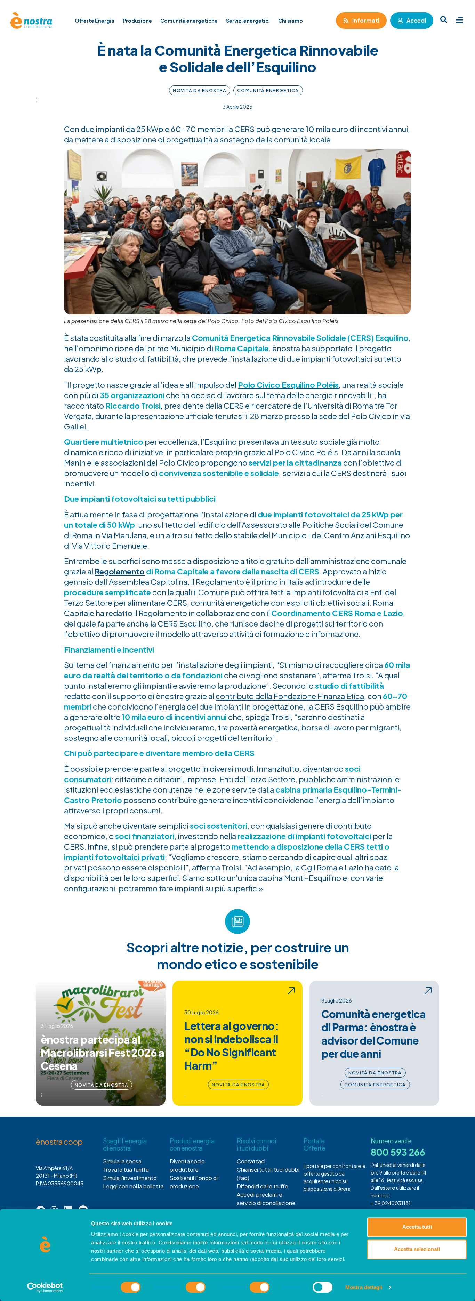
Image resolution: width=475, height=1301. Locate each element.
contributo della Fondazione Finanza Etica (290, 696)
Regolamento (120, 571)
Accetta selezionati (417, 1249)
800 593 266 (398, 1152)
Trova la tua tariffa (126, 1169)
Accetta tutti (417, 1227)
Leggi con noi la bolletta (133, 1186)
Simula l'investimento (130, 1177)
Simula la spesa (122, 1161)
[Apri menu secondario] (459, 19)
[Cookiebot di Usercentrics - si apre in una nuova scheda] (45, 1287)
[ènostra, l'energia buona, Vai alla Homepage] (31, 20)
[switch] (196, 1287)
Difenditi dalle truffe (262, 1186)
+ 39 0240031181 (391, 1203)
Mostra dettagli (364, 1287)
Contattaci (251, 1161)
